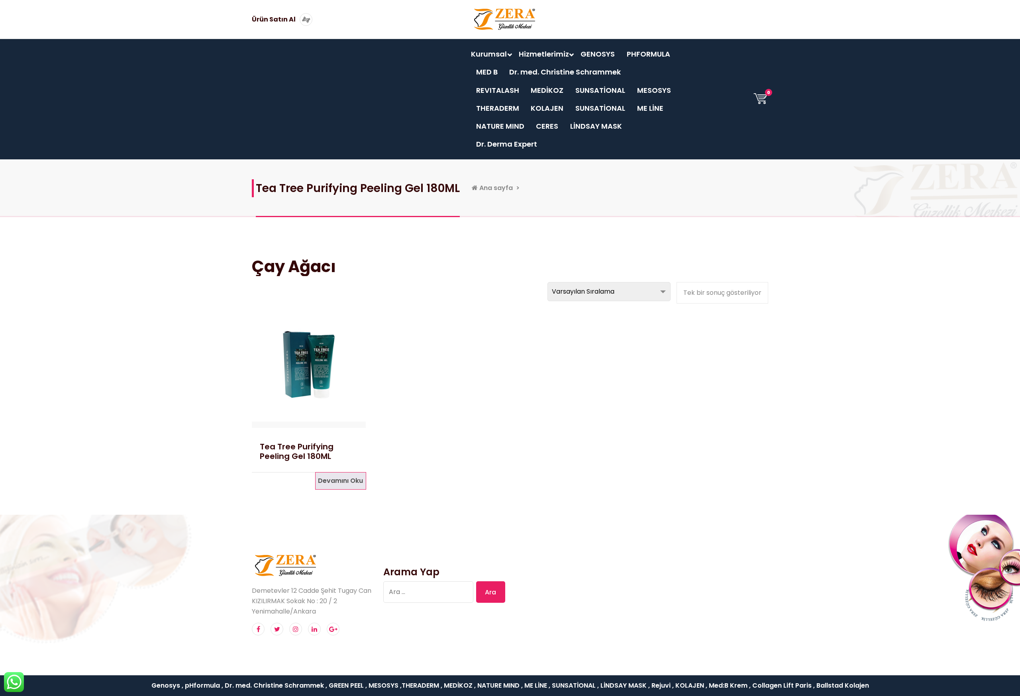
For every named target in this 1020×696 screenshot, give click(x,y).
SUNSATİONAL (600, 90)
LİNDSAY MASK (596, 126)
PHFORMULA (648, 54)
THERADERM (497, 108)
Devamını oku (340, 480)
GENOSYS (598, 54)
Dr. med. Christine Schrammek (565, 72)
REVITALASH (497, 90)
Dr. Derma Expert (506, 144)
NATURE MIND (500, 126)
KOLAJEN (547, 108)
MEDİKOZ (547, 90)
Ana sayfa (495, 187)
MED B (487, 72)
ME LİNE (650, 108)
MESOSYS (654, 90)
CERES (547, 126)
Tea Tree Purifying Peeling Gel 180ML (296, 451)
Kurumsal (489, 54)
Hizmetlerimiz (544, 54)
